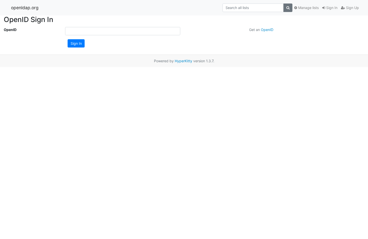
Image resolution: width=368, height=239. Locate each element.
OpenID (10, 30)
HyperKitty (183, 61)
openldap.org (25, 7)
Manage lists (308, 8)
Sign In (331, 8)
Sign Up (352, 8)
